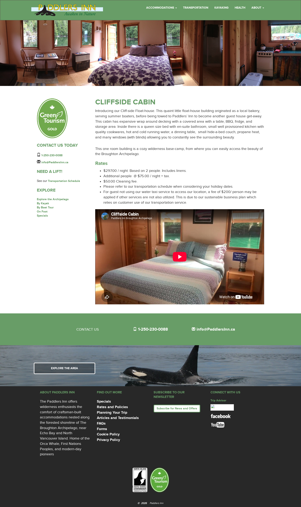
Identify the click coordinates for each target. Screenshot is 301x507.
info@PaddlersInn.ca (54, 162)
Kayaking (221, 7)
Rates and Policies (112, 407)
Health (240, 7)
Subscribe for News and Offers (177, 408)
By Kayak (43, 203)
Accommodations (160, 7)
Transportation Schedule (64, 181)
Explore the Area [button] (64, 368)
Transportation (195, 7)
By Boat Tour (45, 207)
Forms (102, 429)
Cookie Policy (108, 434)
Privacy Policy (108, 440)
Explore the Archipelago (53, 199)
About (256, 7)
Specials (42, 215)
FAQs (101, 423)
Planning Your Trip (112, 412)
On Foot (42, 211)
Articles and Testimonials (118, 418)
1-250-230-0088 (51, 155)
